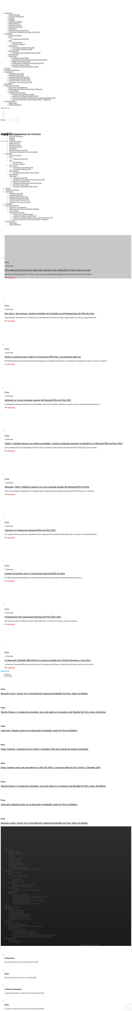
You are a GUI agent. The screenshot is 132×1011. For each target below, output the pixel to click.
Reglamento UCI (14, 23)
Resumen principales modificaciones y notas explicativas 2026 (33, 98)
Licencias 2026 (10, 101)
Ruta (10, 37)
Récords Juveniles (18, 44)
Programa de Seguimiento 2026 (23, 94)
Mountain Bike (13, 54)
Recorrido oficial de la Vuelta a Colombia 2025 (21, 977)
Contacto (12, 18)
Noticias (7, 68)
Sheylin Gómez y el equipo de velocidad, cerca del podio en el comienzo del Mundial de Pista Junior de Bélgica (53, 712)
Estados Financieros (16, 27)
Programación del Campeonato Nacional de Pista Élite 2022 (33, 617)
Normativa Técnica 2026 (20, 65)
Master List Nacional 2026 (21, 61)
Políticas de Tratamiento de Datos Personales (24, 32)
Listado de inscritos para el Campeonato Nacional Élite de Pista (35, 573)
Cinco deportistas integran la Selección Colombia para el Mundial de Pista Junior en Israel (48, 270)
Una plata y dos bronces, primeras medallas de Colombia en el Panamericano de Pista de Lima (49, 313)
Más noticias (5, 671)
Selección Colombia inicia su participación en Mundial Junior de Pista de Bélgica (39, 730)
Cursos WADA (13, 91)
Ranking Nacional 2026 (20, 39)
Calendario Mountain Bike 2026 (19, 79)
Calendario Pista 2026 (16, 75)
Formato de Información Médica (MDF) (25, 67)
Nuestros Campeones (12, 70)
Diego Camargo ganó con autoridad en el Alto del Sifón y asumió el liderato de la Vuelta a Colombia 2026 (50, 767)
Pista (10, 41)
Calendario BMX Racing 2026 (19, 77)
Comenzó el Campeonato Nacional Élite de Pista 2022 (30, 530)
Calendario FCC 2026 (16, 73)
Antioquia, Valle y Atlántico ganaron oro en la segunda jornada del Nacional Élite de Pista (47, 487)
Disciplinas (8, 34)
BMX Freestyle (14, 51)
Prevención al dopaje (12, 86)
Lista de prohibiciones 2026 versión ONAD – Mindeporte (31, 99)
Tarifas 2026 (13, 103)
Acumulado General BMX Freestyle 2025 (26, 53)
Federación (8, 13)
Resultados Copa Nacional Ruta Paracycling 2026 (29, 60)
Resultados (8, 84)
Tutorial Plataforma (15, 105)
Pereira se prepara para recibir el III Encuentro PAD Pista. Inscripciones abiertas (43, 357)
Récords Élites (17, 42)
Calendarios (9, 72)
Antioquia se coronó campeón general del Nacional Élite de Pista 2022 (38, 400)
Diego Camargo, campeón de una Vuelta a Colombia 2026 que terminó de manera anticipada (44, 749)
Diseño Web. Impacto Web (89, 945)
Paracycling (13, 56)
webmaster (11, 277)
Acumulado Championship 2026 (23, 48)
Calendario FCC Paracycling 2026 (20, 82)
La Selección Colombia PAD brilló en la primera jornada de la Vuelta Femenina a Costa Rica (48, 660)
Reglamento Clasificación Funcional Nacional (28, 63)
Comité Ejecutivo (14, 15)
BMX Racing (13, 46)
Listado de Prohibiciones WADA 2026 (25, 96)
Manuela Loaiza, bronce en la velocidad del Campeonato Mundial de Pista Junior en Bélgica (44, 693)
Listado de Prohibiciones (17, 92)
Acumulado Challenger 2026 (22, 49)
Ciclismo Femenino (15, 35)
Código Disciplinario (16, 22)
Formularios (13, 28)
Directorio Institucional (16, 16)
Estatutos (12, 20)
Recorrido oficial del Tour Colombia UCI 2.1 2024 (21, 962)
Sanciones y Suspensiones (18, 87)
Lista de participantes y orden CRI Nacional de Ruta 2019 (24, 993)
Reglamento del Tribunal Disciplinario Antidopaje (25, 89)
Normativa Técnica (15, 25)
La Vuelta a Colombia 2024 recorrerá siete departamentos (24, 1008)
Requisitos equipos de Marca (19, 30)
